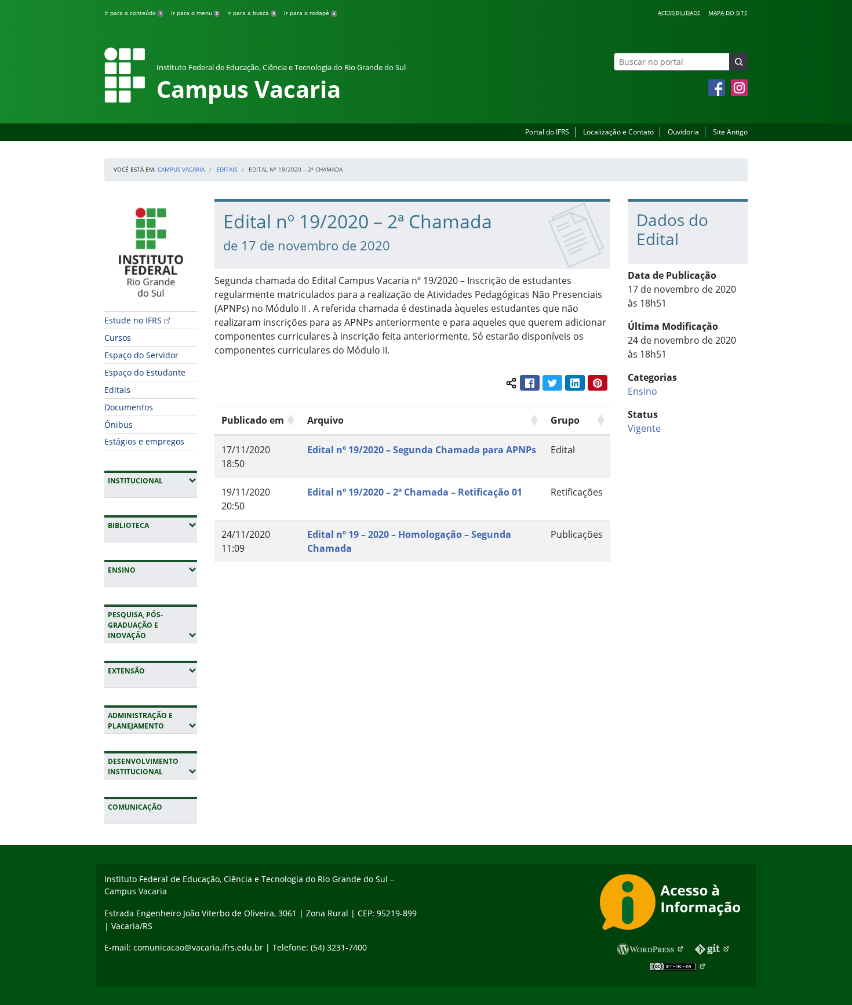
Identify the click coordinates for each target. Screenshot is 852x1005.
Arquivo (325, 420)
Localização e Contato (618, 132)
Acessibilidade (679, 13)
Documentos (128, 407)
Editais (226, 169)
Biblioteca (152, 525)
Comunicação (135, 807)
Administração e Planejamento (152, 721)
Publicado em (252, 420)
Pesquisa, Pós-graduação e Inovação (152, 625)
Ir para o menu (194, 13)
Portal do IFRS (547, 132)
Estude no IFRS (133, 320)
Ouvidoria (683, 132)
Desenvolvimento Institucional (152, 766)
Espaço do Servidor (141, 355)
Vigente (644, 428)
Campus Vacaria (181, 169)
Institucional (152, 480)
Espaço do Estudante (144, 372)
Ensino (152, 570)
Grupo (565, 420)
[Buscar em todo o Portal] (738, 62)
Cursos (117, 337)
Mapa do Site (728, 13)
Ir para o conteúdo (133, 13)
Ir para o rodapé (309, 13)
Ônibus (118, 424)
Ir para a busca (251, 13)
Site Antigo (730, 132)
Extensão (152, 670)
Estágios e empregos (144, 441)
